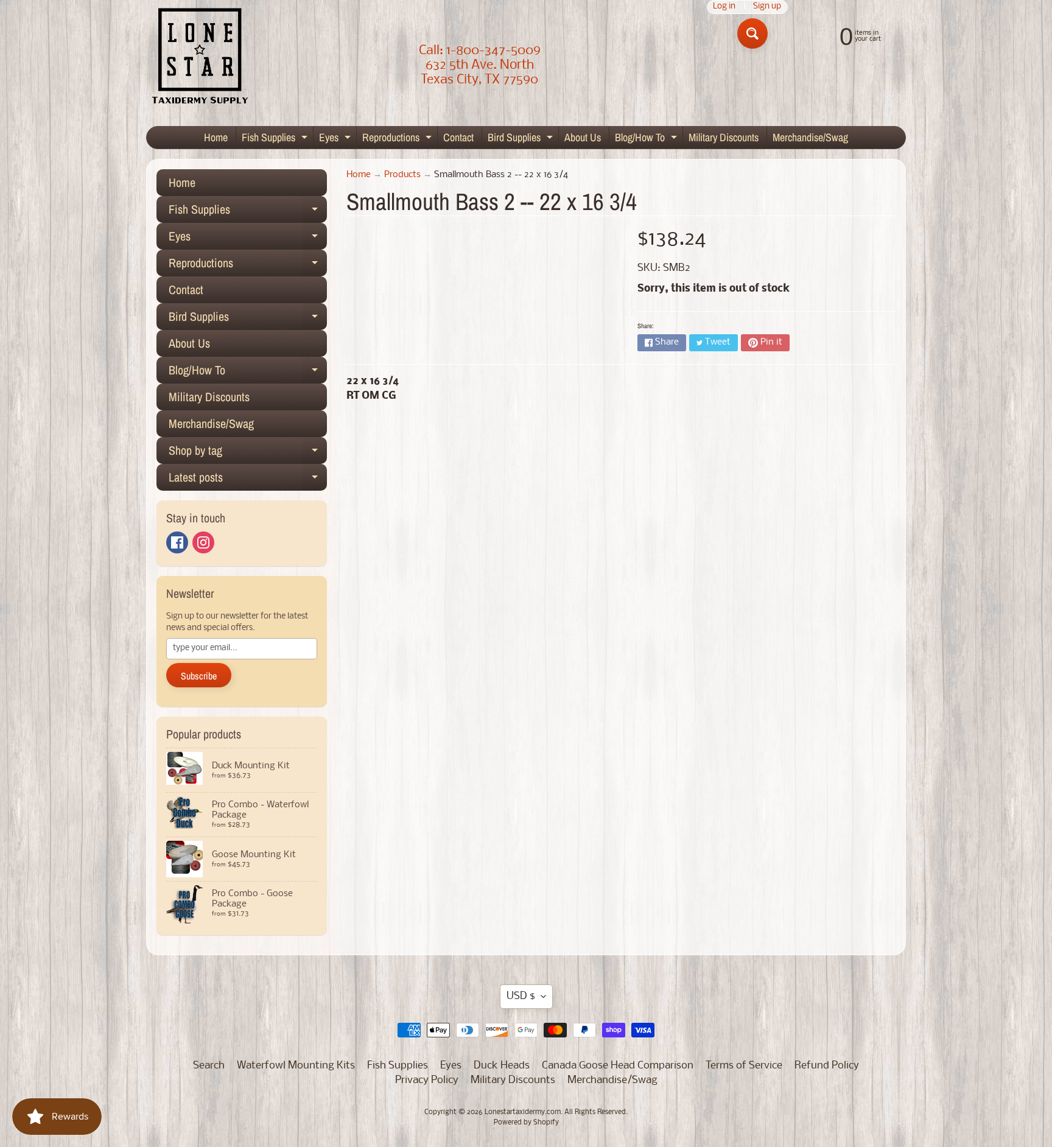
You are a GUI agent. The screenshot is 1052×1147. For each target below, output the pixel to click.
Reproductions (398, 139)
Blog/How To (647, 139)
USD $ (521, 996)
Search (209, 1066)
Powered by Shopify (526, 1122)
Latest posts (248, 480)
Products (402, 175)
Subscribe (199, 675)
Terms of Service (744, 1066)
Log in (724, 7)
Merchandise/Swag (810, 137)
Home (216, 137)
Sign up (767, 7)
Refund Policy (826, 1066)
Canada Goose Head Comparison (617, 1066)
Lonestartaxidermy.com (523, 1112)
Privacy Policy (426, 1080)
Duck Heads (502, 1066)
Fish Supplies (276, 139)
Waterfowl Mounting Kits (296, 1066)
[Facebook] (177, 542)
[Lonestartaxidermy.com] (200, 58)
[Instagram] (203, 542)
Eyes (336, 139)
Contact (458, 137)
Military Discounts (724, 137)
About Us (582, 137)
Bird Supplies (522, 139)
